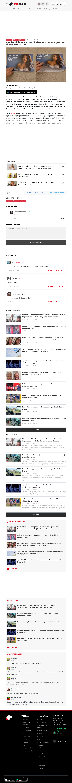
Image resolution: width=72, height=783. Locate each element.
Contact (25, 719)
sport (40, 739)
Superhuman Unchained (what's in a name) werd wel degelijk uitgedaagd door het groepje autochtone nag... (35, 703)
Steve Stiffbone (41, 40)
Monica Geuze (43, 757)
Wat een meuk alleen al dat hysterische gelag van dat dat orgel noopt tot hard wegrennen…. (35, 673)
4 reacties (34, 411)
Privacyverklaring (24, 777)
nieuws (41, 763)
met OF (13, 113)
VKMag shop (27, 730)
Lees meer (36, 430)
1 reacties (34, 330)
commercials (43, 730)
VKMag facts (27, 727)
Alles (7, 9)
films (40, 733)
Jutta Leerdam (43, 754)
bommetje (42, 722)
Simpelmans (15, 689)
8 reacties (34, 342)
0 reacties (34, 377)
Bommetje (21, 9)
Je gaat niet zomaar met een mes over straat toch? (25, 693)
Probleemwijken (66, 9)
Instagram (26, 742)
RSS (24, 733)
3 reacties (34, 319)
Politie (55, 9)
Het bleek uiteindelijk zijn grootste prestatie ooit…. (24, 663)
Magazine (9, 40)
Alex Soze (42, 760)
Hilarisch (31, 9)
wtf (40, 748)
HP (13, 262)
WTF (13, 9)
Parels (41, 769)
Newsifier (60, 777)
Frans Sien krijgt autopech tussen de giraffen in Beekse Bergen (40, 622)
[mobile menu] (7, 3)
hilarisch (15, 40)
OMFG (39, 9)
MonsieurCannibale (21, 212)
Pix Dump (47, 9)
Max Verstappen (44, 742)
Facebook (26, 736)
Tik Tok (25, 745)
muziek (41, 736)
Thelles (14, 278)
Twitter (25, 739)
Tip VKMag (61, 741)
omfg (40, 719)
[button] (57, 4)
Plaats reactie (36, 242)
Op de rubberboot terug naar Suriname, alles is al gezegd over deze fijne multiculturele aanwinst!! (33, 684)
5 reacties (34, 365)
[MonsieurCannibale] (11, 212)
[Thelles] (9, 278)
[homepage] (22, 3)
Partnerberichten (28, 751)
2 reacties (34, 388)
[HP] (9, 262)
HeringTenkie (16, 697)
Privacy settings (28, 748)
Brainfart (14, 659)
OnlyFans (22, 40)
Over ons (38, 777)
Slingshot (42, 766)
